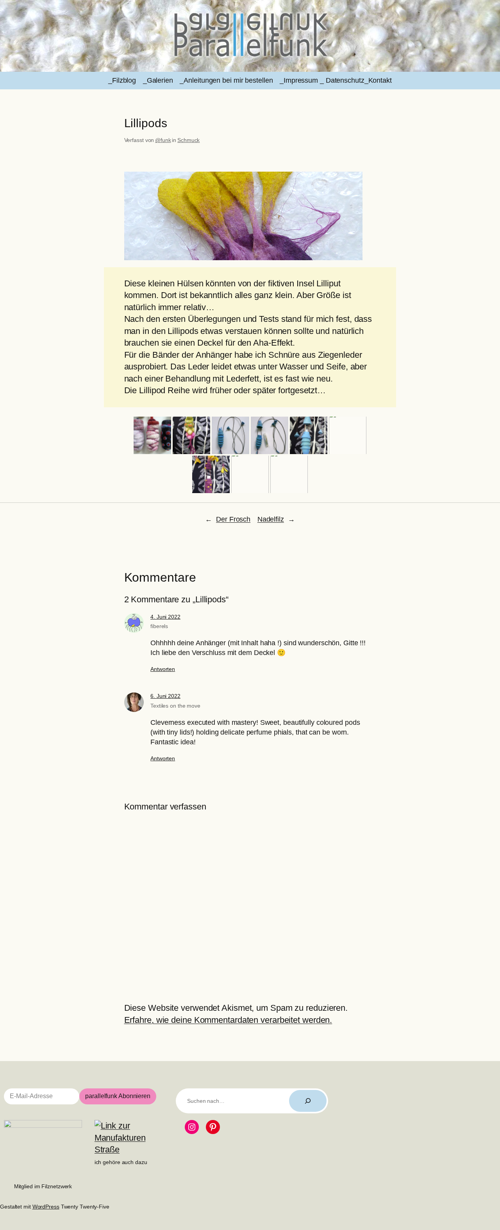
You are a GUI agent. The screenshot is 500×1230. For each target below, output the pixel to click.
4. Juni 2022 (165, 617)
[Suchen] (308, 1101)
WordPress (45, 1206)
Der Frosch (233, 519)
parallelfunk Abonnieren (117, 1096)
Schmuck (188, 140)
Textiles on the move (175, 706)
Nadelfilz (270, 519)
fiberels (159, 626)
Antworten (162, 669)
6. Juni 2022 (165, 696)
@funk (163, 140)
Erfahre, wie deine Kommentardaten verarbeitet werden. (228, 1020)
